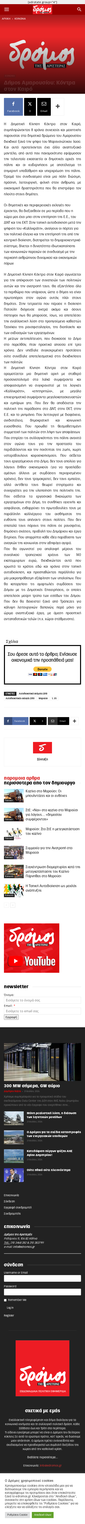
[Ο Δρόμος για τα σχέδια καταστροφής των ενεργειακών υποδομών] (14, 1137)
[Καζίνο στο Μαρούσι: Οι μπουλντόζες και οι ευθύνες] (14, 796)
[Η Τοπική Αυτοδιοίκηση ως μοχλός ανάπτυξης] (14, 890)
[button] (6, 9)
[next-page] (12, 905)
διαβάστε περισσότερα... (42, 1457)
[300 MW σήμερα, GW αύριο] (42, 1062)
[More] (58, 107)
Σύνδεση (9, 1201)
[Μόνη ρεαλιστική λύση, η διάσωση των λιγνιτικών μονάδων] (14, 1118)
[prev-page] (6, 905)
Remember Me (17, 1300)
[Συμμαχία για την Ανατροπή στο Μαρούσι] (14, 852)
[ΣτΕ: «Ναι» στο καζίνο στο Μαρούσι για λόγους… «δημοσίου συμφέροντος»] (14, 815)
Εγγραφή (11, 1017)
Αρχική (6, 19)
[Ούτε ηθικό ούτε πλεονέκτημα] (14, 1175)
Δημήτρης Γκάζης (12, 1091)
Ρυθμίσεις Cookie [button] (17, 1515)
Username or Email (16, 1272)
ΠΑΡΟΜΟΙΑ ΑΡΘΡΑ (22, 778)
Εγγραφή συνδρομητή (18, 1207)
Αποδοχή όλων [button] (42, 1515)
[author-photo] (42, 753)
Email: (9, 1006)
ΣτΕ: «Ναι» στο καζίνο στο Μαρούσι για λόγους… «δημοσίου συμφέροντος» (52, 814)
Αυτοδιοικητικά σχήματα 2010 (33, 694)
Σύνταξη (42, 759)
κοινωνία (20, 19)
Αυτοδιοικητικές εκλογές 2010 (20, 698)
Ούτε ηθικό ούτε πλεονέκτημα (49, 1170)
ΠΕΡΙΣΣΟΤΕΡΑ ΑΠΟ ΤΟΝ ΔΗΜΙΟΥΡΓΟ (39, 783)
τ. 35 (54, 698)
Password (10, 1286)
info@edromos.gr (24, 1247)
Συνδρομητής (12, 1213)
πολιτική (9, 801)
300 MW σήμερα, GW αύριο (32, 1086)
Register (9, 1315)
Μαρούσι (43, 698)
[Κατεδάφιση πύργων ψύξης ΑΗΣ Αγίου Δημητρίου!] (14, 1156)
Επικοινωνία (11, 1195)
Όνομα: (9, 995)
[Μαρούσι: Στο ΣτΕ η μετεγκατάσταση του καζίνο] (14, 833)
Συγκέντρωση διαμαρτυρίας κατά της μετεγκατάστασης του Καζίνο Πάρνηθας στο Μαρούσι (53, 871)
